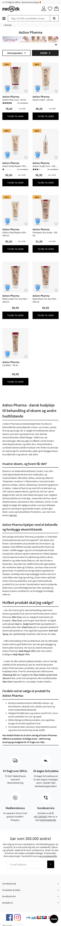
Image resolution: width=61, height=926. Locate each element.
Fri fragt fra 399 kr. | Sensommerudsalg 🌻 (22, 2)
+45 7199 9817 (41, 816)
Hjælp (54, 918)
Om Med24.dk (9, 883)
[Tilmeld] (50, 864)
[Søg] (54, 18)
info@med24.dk (48, 819)
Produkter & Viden (11, 890)
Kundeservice (9, 896)
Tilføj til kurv (15, 116)
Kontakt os (7, 902)
